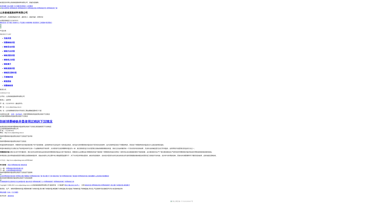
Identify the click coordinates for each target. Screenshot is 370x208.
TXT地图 (16, 6)
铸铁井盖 (24, 165)
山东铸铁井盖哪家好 (102, 176)
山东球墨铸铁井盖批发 (14, 170)
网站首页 (3, 22)
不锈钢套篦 (4, 181)
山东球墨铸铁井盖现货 (7, 176)
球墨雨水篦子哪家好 (23, 176)
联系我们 (23, 6)
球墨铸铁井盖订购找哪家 (86, 176)
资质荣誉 (36, 22)
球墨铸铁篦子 (48, 181)
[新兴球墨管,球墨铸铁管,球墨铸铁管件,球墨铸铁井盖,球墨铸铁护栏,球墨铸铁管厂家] (28, 8)
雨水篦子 (114, 185)
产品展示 (23, 22)
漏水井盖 (29, 181)
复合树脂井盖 (20, 181)
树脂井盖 (120, 185)
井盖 (9, 165)
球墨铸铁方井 (69, 181)
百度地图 (3, 6)
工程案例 (30, 6)
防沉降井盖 (12, 181)
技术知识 (19, 114)
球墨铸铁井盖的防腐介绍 (14, 168)
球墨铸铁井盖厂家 (36, 176)
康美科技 (11, 196)
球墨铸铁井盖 (15, 165)
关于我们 (10, 22)
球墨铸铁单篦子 (59, 181)
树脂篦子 (127, 185)
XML (9, 192)
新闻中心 (16, 22)
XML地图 (10, 6)
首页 (12, 114)
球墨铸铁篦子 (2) (38, 181)
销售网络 (29, 22)
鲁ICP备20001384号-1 (72, 185)
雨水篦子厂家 (47, 176)
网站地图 (3, 192)
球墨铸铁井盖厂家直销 (69, 176)
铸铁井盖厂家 (57, 176)
